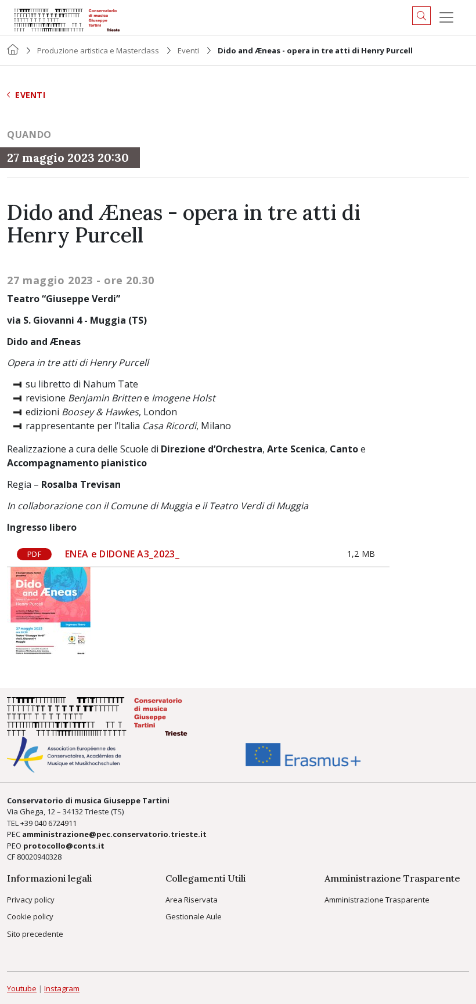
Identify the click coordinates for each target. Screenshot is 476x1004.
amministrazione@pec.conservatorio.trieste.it (114, 834)
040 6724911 (55, 823)
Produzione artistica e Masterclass (98, 50)
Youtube (22, 988)
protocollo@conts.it (63, 845)
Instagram (62, 988)
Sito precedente (35, 934)
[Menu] (446, 17)
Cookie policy (30, 916)
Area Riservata (191, 899)
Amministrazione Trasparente (377, 899)
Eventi (188, 50)
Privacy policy (31, 899)
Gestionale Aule (193, 916)
